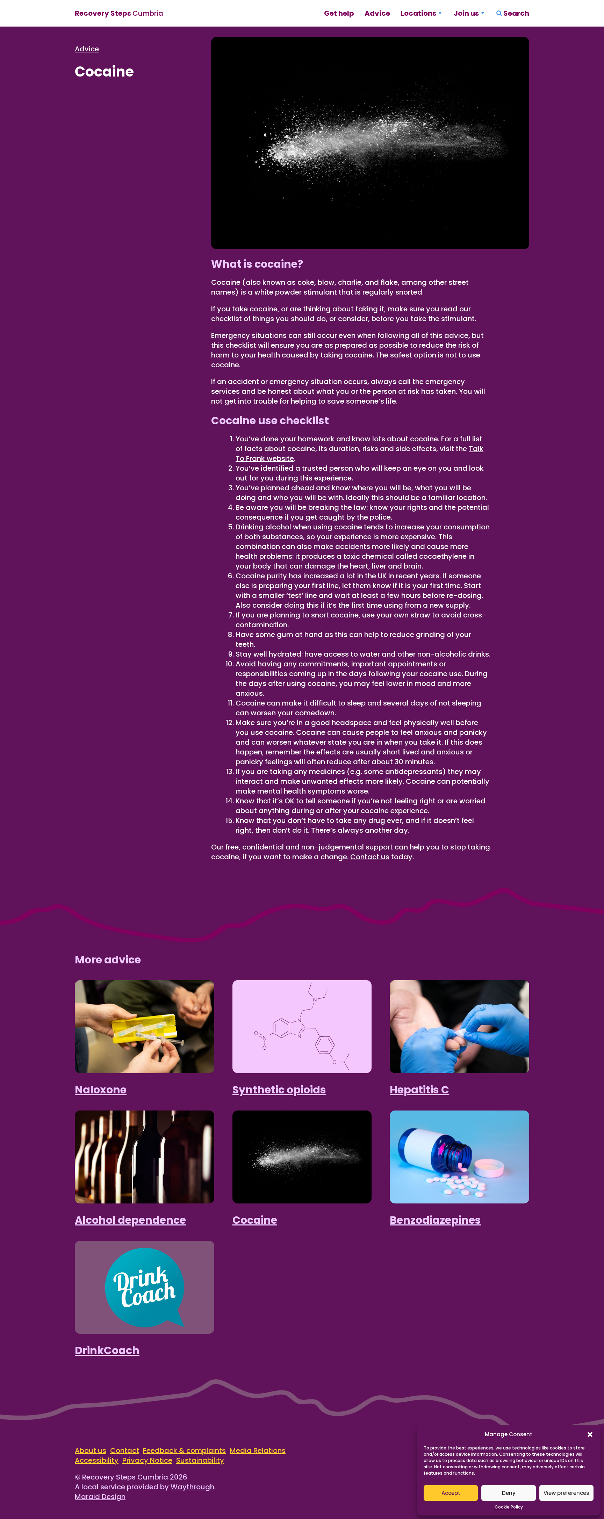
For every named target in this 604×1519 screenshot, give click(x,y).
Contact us (369, 857)
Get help (339, 13)
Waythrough (192, 1487)
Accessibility (96, 1460)
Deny (509, 1493)
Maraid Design (100, 1497)
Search (516, 13)
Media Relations (258, 1450)
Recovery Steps (119, 13)
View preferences (566, 1493)
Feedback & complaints (184, 1450)
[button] (590, 1434)
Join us (466, 13)
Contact (124, 1450)
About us (90, 1450)
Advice (377, 13)
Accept (450, 1493)
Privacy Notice (147, 1460)
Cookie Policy (509, 1507)
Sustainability (200, 1460)
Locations (418, 13)
